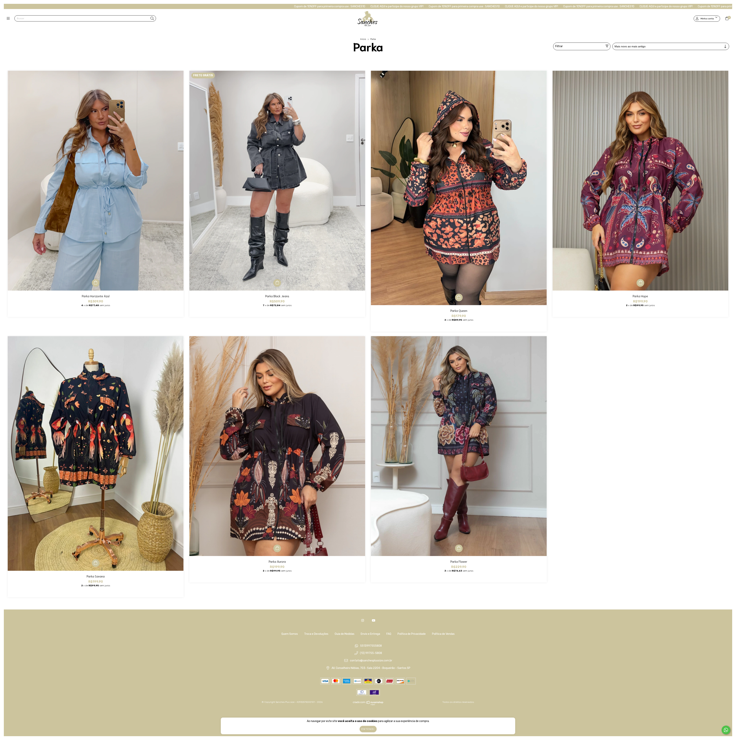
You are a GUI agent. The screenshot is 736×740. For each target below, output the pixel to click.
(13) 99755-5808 (371, 653)
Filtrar (559, 46)
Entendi (368, 729)
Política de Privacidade (412, 634)
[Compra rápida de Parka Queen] (459, 297)
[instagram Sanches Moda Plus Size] (362, 620)
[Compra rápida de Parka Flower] (459, 548)
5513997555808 (371, 645)
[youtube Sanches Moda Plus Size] (373, 620)
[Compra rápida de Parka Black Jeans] (277, 283)
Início (363, 39)
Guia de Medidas (344, 634)
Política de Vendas (443, 634)
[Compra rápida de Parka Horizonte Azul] (95, 283)
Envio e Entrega (370, 634)
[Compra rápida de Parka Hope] (640, 283)
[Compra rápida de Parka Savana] (95, 563)
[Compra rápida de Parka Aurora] (277, 548)
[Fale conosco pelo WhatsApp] (726, 730)
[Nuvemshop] (368, 704)
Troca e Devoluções (316, 634)
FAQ (388, 634)
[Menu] (9, 19)
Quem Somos (289, 634)
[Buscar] (152, 18)
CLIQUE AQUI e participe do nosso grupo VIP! (249, 6)
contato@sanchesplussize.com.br (371, 660)
